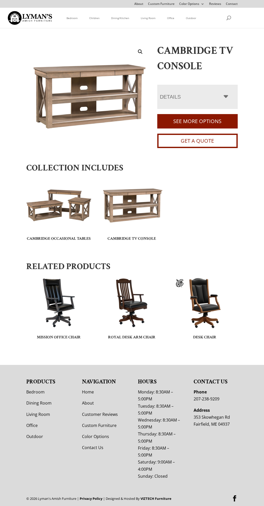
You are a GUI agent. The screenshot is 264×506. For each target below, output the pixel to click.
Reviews (215, 4)
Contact (232, 4)
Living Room (148, 18)
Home (88, 392)
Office (170, 18)
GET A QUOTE (197, 140)
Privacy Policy (91, 498)
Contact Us (92, 447)
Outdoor (191, 18)
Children (94, 18)
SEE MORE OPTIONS (197, 121)
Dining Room (39, 403)
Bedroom (72, 18)
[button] (140, 51)
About (138, 4)
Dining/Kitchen (120, 18)
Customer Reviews (100, 414)
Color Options (189, 4)
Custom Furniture (161, 4)
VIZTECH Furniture (156, 498)
